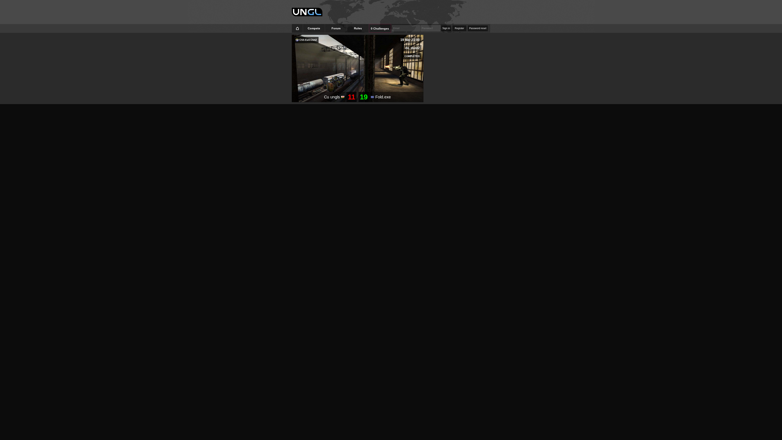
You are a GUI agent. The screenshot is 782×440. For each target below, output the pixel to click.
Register (459, 28)
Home (297, 28)
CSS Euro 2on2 (308, 39)
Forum (336, 28)
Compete (314, 28)
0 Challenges (380, 28)
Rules (358, 28)
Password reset (477, 28)
